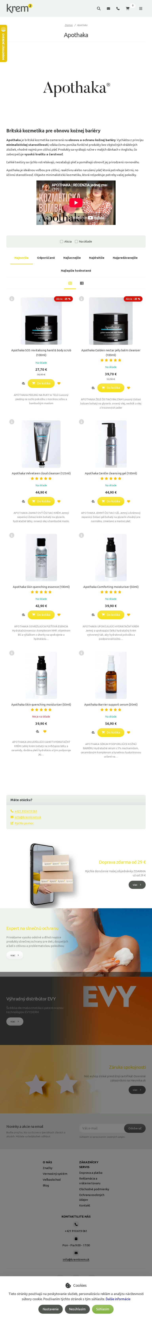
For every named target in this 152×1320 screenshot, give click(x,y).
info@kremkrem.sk (28, 817)
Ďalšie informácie (118, 1299)
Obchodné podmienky (94, 1189)
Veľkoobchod (52, 1179)
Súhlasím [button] (102, 1309)
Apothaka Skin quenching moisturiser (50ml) (41, 704)
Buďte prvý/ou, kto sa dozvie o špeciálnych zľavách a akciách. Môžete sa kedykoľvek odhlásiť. (35, 1134)
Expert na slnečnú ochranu (32, 928)
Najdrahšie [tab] (96, 257)
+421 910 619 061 (26, 811)
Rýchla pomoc (24, 823)
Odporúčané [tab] (46, 257)
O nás (47, 1162)
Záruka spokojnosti (127, 1067)
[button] (23, 383)
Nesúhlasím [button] (77, 1309)
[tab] (70, 283)
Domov (69, 25)
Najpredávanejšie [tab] (125, 257)
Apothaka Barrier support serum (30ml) (111, 704)
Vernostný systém (55, 1173)
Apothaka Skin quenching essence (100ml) (41, 586)
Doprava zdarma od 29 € (122, 862)
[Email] (108, 8)
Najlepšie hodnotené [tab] (76, 270)
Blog (46, 1185)
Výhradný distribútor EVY (31, 998)
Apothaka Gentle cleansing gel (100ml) (111, 473)
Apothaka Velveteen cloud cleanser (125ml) (41, 473)
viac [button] (135, 884)
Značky (47, 1168)
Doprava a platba (90, 1172)
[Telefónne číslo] (118, 8)
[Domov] (19, 8)
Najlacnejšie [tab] (72, 257)
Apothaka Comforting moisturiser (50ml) (111, 586)
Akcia (68, 241)
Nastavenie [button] (51, 1309)
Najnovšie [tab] (21, 257)
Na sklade (85, 241)
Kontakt (84, 1205)
